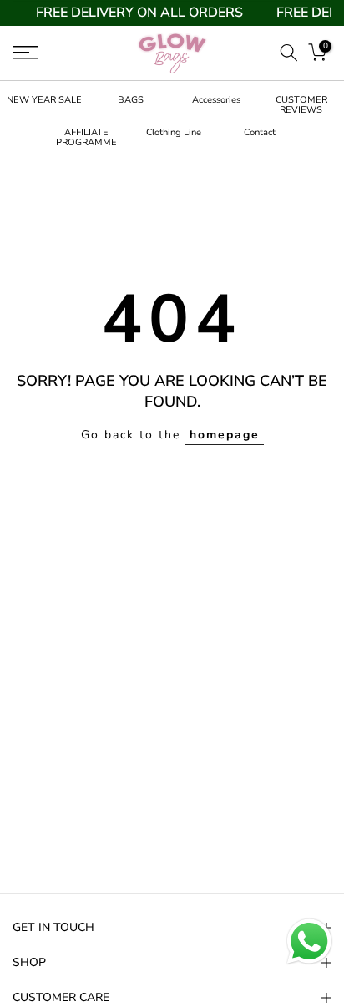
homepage (225, 435)
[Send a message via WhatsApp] (309, 941)
